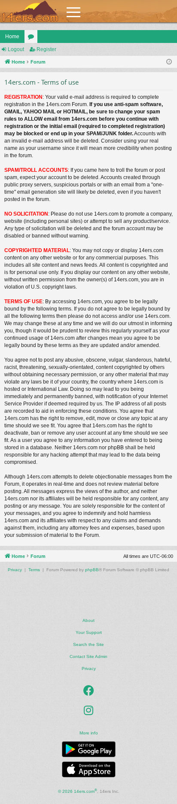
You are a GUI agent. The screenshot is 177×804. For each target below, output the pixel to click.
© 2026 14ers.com (77, 791)
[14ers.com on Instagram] (88, 711)
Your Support (89, 632)
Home (12, 37)
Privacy (89, 668)
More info (88, 733)
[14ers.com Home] (30, 11)
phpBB (92, 569)
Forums (32, 38)
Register (46, 49)
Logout (16, 49)
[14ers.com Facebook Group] (88, 691)
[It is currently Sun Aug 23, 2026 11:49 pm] (169, 62)
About (88, 620)
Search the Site (88, 644)
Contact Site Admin (88, 656)
